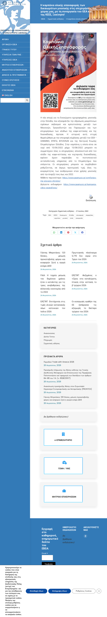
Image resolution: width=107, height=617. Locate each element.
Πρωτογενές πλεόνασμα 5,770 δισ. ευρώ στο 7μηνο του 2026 (84, 256)
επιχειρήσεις (89, 215)
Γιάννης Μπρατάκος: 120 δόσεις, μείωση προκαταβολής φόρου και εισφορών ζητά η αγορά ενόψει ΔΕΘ (52, 259)
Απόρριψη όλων (59, 591)
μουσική (65, 218)
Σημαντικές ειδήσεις (66, 211)
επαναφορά (80, 215)
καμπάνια (57, 218)
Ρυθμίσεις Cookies (84, 591)
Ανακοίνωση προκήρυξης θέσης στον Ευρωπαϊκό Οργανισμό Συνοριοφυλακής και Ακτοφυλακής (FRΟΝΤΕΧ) (68, 387)
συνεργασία (79, 218)
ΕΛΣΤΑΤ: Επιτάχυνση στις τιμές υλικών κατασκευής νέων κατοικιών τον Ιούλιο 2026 (52, 306)
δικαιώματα (63, 215)
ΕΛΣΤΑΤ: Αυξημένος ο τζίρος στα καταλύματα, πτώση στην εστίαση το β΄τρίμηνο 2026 (84, 280)
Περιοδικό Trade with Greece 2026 (59, 362)
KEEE (55, 215)
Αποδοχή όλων (36, 591)
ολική (71, 218)
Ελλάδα (71, 215)
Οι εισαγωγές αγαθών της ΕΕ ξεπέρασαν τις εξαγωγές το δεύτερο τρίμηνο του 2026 (84, 306)
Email (45, 553)
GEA (49, 215)
